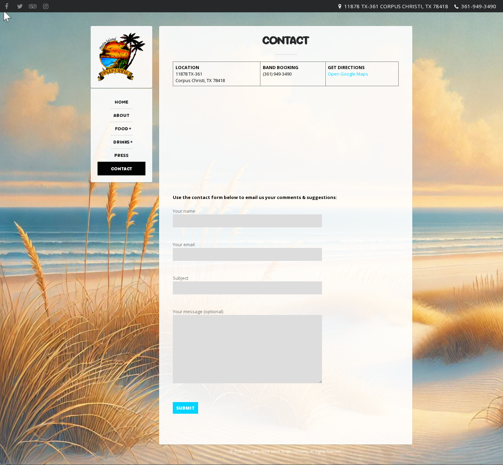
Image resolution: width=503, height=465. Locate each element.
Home (121, 102)
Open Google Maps (348, 74)
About (122, 115)
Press (121, 155)
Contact (121, 168)
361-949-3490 (478, 6)
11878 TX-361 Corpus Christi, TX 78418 (396, 6)
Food (121, 128)
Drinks (121, 142)
